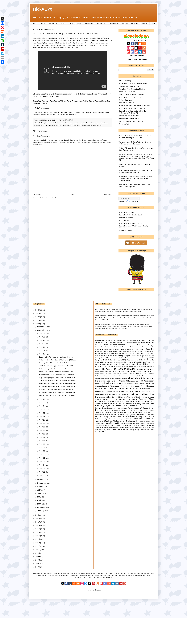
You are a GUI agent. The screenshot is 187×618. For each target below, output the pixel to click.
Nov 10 (42, 444)
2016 (37, 532)
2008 (37, 560)
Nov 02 (42, 472)
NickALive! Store (134, 366)
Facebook (71, 112)
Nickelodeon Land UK (134, 381)
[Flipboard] (2, 49)
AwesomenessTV (132, 345)
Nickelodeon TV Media (126, 103)
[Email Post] (60, 120)
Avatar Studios (135, 342)
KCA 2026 (42, 23)
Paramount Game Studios (127, 399)
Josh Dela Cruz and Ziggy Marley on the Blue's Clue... (57, 366)
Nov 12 (42, 437)
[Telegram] (2, 53)
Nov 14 (42, 430)
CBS (133, 349)
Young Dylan (139, 429)
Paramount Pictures (102, 401)
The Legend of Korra (102, 423)
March (40, 504)
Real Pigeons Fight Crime (147, 406)
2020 (37, 518)
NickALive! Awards (122, 366)
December (42, 327)
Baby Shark (143, 345)
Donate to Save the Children (136, 59)
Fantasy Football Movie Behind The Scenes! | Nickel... (57, 360)
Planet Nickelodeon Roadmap (128, 116)
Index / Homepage (124, 81)
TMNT (63, 23)
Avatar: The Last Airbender (113, 345)
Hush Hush (119, 358)
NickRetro (98, 369)
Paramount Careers (125, 231)
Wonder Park (115, 429)
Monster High (100, 362)
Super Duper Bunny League (114, 419)
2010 (37, 553)
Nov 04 (42, 465)
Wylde (79, 23)
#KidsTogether (100, 340)
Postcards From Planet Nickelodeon (131, 94)
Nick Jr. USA (101, 366)
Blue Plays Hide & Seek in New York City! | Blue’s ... (56, 363)
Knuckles (117, 360)
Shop (153, 23)
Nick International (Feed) (108, 364)
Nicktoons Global (148, 397)
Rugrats (125, 23)
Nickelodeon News (62, 123)
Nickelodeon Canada (103, 374)
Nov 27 (42, 344)
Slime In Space (110, 412)
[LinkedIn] (2, 36)
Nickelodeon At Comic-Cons (110, 371)
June (39, 493)
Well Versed (89, 23)
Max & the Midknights (138, 360)
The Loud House (116, 423)
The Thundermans (117, 425)
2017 (37, 529)
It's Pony (145, 358)
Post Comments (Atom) (50, 198)
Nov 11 (42, 441)
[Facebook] (2, 23)
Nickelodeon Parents (125, 218)
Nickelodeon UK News (111, 392)
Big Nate (49, 45)
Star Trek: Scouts (115, 417)
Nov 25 (42, 351)
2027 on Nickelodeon (130, 340)
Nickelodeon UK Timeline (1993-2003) (131, 108)
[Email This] (64, 120)
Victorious (122, 427)
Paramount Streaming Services (82, 125)
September (42, 483)
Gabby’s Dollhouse (138, 351)
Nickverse (98, 399)
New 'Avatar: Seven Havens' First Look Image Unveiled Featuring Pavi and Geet (134, 137)
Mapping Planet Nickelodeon (128, 86)
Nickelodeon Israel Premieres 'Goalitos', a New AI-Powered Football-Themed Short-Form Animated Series (135, 178)
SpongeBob (53, 23)
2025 (37, 313)
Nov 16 (42, 423)
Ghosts (137, 353)
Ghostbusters (129, 353)
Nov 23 (42, 399)
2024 (37, 317)
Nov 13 (42, 434)
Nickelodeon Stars (101, 123)
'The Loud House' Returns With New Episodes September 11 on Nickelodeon (134, 143)
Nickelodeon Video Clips (53, 125)
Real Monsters (97, 125)
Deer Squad (140, 349)
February (41, 507)
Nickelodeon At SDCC (146, 371)
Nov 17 (42, 420)
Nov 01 (42, 475)
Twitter (51, 112)
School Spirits (142, 410)
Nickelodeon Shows (89, 123)
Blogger (97, 590)
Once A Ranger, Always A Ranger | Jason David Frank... (58, 395)
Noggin (105, 399)
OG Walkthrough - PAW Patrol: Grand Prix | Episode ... (57, 369)
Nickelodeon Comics (145, 374)
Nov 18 (42, 416)
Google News (80, 112)
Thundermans (113, 23)
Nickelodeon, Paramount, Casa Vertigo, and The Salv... (57, 386)
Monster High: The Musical (42, 47)
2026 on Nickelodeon (114, 340)
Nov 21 (42, 406)
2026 (37, 310)
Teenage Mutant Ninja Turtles (137, 419)
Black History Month (124, 347)
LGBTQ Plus (125, 360)
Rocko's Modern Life (135, 408)
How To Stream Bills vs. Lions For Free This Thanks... (57, 374)
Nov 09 (42, 448)
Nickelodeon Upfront (119, 395)
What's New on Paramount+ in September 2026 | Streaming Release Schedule (135, 171)
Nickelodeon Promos (75, 123)
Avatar (71, 23)
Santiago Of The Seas (129, 410)
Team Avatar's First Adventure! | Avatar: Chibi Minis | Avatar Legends (134, 186)
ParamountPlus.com (50, 96)
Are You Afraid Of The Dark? (120, 342)
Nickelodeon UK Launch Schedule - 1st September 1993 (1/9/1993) (132, 112)
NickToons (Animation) (124, 369)
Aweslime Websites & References (130, 121)
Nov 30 (42, 333)
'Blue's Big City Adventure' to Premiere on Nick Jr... (56, 357)
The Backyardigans (119, 421)
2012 (37, 546)
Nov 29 (42, 337)
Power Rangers (129, 406)
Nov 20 (42, 409)
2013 (37, 543)
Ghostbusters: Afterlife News (128, 118)
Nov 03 (42, 468)
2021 (37, 515)
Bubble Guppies (125, 349)
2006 (37, 567)
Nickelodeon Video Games (106, 397)
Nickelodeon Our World (126, 212)
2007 (37, 563)
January (41, 511)
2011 (37, 550)
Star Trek (150, 414)
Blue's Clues (113, 349)
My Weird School (118, 362)
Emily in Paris (107, 351)
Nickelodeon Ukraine (147, 392)
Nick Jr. (121, 364)
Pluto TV (145, 23)
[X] (2, 19)
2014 (37, 539)
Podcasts (118, 406)
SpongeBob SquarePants (136, 414)
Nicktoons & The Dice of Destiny (129, 397)
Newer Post (37, 194)
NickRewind (107, 369)
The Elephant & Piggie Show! (146, 421)
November (42, 330)
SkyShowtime (99, 412)
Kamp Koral (99, 360)
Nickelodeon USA (39, 125)
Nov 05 (42, 461)
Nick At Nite (147, 362)
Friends (129, 351)
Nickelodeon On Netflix (134, 384)
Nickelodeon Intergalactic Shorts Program (114, 378)
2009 (37, 556)
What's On (134, 23)
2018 (37, 525)
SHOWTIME (106, 410)
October (41, 479)
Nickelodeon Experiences (104, 376)
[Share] (2, 62)
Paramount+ (101, 23)
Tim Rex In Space (101, 427)
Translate (134, 201)
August (40, 486)
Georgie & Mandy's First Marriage (112, 353)
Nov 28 (42, 340)
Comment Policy (124, 124)
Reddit (56, 112)
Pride (138, 406)
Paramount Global (146, 399)
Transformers (113, 427)
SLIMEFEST (116, 410)
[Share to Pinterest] (72, 120)
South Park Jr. (148, 412)
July (39, 490)
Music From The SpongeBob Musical (131, 89)
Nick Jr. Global (123, 220)
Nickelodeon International (140, 378)
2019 (37, 522)
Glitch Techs (145, 353)
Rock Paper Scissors (119, 408)
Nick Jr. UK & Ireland (145, 364)
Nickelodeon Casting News (123, 374)
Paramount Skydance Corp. (112, 403)
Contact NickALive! (125, 100)
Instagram (63, 112)
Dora (33, 23)
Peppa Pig (104, 406)
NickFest (144, 366)
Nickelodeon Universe (103, 395)
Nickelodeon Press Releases (142, 386)
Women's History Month (102, 429)
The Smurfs (105, 425)
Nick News (111, 366)
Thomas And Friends (147, 425)
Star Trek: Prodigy (69, 43)
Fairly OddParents (119, 351)
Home (73, 194)
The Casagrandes (132, 421)
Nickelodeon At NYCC (129, 371)
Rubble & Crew (148, 408)
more (103, 112)
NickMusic (150, 366)
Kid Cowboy (109, 360)
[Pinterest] (2, 27)
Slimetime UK (121, 412)
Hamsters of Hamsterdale (109, 356)
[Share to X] (68, 120)
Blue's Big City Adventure (46, 43)
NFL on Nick (138, 362)
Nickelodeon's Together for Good (130, 215)
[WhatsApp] (2, 40)
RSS (96, 112)
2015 (37, 536)
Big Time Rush (112, 347)
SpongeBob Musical (118, 414)
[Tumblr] (2, 45)
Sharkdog (151, 410)
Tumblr (88, 112)
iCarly (101, 432)
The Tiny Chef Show (132, 425)
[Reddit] (2, 32)
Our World (113, 399)
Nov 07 (42, 454)
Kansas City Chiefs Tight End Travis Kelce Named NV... (57, 380)
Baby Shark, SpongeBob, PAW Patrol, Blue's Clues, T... (57, 377)
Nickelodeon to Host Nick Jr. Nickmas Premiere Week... (57, 392)
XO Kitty (131, 429)
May (39, 497)
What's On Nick (140, 427)
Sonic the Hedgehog (134, 412)
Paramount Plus (67, 125)
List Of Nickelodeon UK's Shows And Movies (134, 105)
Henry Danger (124, 356)
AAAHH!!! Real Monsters (99, 40)
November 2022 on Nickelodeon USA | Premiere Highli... (58, 383)
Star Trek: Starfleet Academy (132, 417)
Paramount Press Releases (134, 401)
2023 (37, 320)
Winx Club (150, 427)
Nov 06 (42, 458)
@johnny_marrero (42, 108)
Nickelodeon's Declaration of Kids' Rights (133, 83)
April (39, 500)
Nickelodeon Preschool (119, 386)
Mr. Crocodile (109, 362)
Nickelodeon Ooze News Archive (130, 97)
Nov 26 (42, 347)
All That (106, 342)
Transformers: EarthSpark (74, 45)
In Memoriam (127, 358)
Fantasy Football (74, 40)
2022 (37, 324)
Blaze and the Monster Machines (96, 43)
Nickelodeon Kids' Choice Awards (130, 223)
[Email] (2, 57)
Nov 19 (42, 413)
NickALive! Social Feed (126, 92)
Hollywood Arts (110, 358)
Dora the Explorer (39, 45)
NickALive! (43, 9)
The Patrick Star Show (131, 423)
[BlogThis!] (66, 120)
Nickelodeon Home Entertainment (126, 376)
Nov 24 (42, 354)
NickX (138, 369)
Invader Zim (137, 358)
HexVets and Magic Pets (139, 356)
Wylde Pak (124, 429)
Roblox (109, 408)
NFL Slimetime (128, 362)
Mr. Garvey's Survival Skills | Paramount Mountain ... (56, 389)
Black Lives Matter (138, 347)
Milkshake (150, 360)
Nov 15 (42, 427)
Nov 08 (42, 451)
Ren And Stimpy (101, 408)
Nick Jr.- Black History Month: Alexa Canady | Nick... (56, 372)
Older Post (107, 194)
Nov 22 (42, 403)
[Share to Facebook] (70, 120)
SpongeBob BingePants (102, 414)
